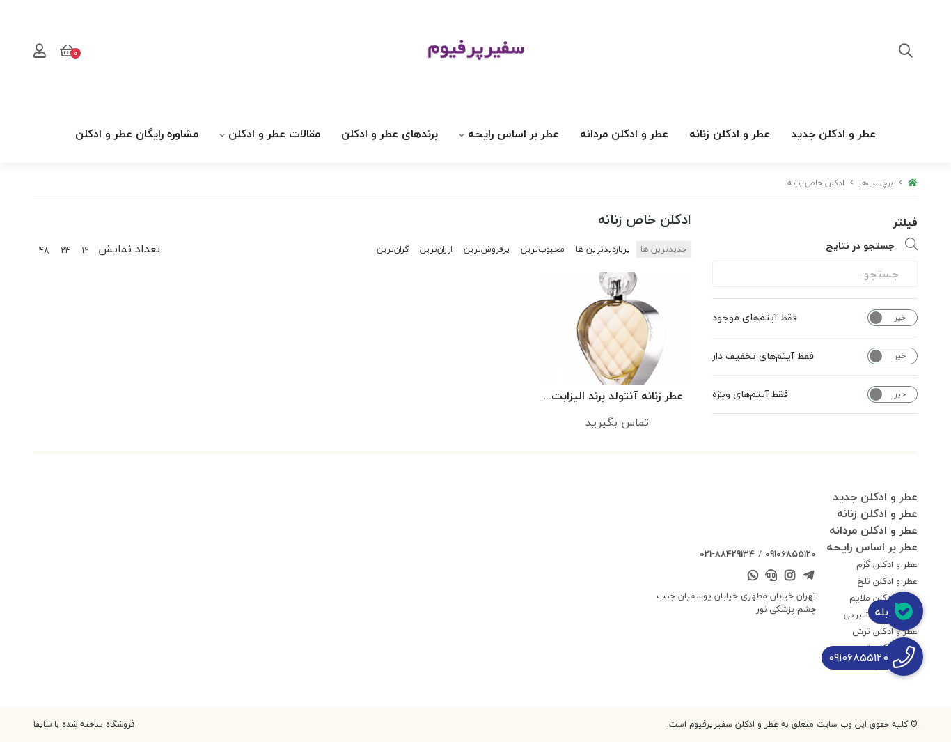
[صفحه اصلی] (913, 183)
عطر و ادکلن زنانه (729, 134)
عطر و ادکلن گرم (887, 564)
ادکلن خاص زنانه (815, 183)
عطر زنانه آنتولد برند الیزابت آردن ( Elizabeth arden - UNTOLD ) (617, 397)
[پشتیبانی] (771, 577)
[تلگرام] (808, 577)
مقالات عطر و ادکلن (274, 134)
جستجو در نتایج (860, 245)
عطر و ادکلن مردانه (624, 134)
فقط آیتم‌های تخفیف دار (763, 356)
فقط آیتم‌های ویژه (750, 394)
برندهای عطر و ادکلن (389, 134)
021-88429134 (727, 554)
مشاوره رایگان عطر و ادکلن (136, 134)
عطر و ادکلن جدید (833, 134)
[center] (905, 52)
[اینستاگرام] (790, 577)
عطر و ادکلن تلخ (888, 581)
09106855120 (790, 554)
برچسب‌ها (876, 183)
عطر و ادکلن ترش (885, 631)
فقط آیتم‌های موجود (754, 317)
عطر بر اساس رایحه (513, 134)
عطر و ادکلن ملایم (883, 597)
